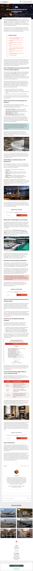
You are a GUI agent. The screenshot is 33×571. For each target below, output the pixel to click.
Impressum (16, 559)
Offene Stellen (16, 556)
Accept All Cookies (16, 565)
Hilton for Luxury (25, 401)
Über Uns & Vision (16, 554)
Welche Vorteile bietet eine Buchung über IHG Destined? (15, 40)
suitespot (24, 30)
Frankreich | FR (16, 548)
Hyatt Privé (26, 400)
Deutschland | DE (16, 547)
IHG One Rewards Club (7, 316)
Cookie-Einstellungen (16, 558)
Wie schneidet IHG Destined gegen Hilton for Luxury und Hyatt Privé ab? (16, 54)
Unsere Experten (16, 555)
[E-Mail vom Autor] (18, 489)
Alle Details (16, 346)
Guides (16, 7)
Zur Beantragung (15, 343)
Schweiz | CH (16, 546)
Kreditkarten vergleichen (27, 1)
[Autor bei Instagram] (16, 489)
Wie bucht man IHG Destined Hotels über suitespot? (15, 51)
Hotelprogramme (11, 258)
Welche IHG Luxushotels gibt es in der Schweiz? (15, 45)
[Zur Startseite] (16, 542)
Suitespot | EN (16, 550)
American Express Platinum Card (15, 368)
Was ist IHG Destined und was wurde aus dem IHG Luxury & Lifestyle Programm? (16, 38)
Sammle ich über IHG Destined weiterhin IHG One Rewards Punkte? (15, 49)
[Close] (32, 562)
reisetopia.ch (5, 2)
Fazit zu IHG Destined (12, 55)
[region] (16, 566)
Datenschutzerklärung (16, 557)
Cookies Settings (16, 568)
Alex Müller (16, 14)
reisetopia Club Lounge (16, 486)
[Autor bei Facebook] (14, 489)
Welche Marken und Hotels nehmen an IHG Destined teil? (15, 43)
